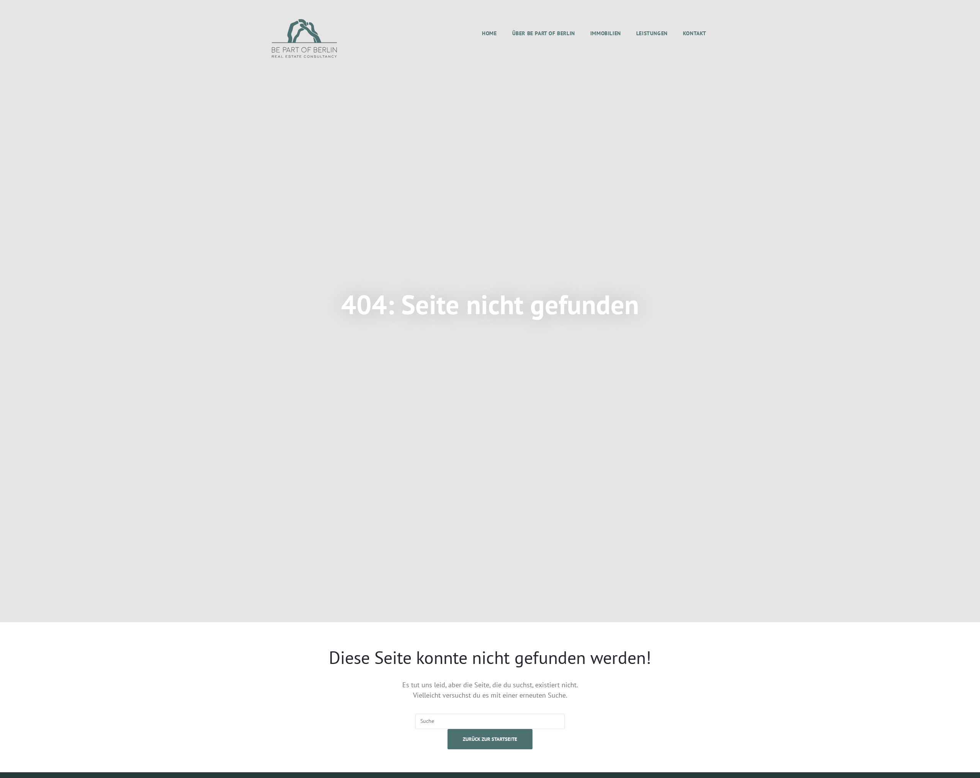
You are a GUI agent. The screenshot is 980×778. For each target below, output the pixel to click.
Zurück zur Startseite (490, 739)
